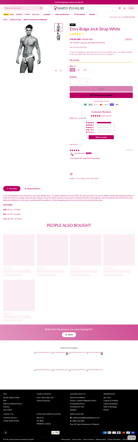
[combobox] (20, 8)
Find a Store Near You (45, 398)
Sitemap (73, 410)
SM (72, 70)
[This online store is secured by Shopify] (55, 432)
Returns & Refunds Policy (12, 404)
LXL (85, 70)
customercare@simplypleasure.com (86, 418)
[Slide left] (56, 70)
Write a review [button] (101, 137)
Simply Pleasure (14, 439)
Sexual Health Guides (11, 398)
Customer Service (10, 418)
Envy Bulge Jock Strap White (87, 178)
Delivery (6, 407)
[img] (74, 150)
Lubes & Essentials (62, 14)
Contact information (114, 439)
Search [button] (70, 335)
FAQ (4, 401)
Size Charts (7, 410)
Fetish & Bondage (110, 407)
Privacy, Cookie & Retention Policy (83, 401)
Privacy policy (76, 439)
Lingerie (47, 14)
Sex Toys (35, 14)
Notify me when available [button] (102, 95)
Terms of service (88, 439)
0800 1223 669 (78, 421)
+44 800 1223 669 (128, 17)
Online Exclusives (43, 401)
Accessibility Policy (77, 404)
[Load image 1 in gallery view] (58, 27)
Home (72, 178)
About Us (40, 418)
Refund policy (65, 439)
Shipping (83, 43)
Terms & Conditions (77, 398)
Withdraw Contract (44, 424)
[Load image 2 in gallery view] (58, 36)
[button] (119, 8)
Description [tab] (13, 188)
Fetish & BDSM (79, 14)
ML (79, 70)
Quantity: (73, 77)
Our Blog (40, 421)
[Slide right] (60, 70)
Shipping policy (101, 439)
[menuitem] (19, 397)
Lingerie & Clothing (110, 401)
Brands (92, 14)
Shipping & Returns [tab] (33, 188)
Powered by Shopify (27, 439)
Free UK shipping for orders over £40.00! (69, 2)
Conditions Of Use (77, 407)
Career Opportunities (11, 421)
